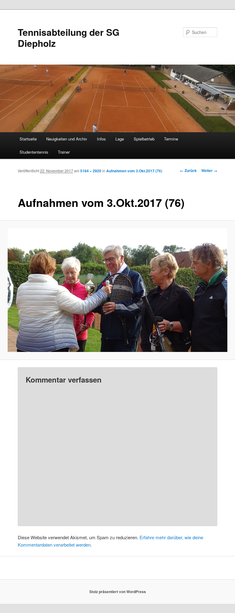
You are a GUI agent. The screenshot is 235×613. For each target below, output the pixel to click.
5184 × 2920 (90, 171)
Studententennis (34, 152)
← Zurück (188, 170)
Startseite (28, 139)
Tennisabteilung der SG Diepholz (68, 37)
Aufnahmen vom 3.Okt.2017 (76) (134, 171)
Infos (101, 139)
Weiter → (209, 170)
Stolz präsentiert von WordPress (117, 591)
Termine (171, 139)
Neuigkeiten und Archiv (66, 139)
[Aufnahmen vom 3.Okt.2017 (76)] (117, 290)
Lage (119, 139)
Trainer (64, 152)
